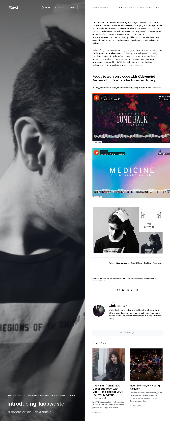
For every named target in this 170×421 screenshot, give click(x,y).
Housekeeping (32, 396)
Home (94, 7)
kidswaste (126, 278)
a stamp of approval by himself (111, 62)
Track (9, 398)
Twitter (147, 263)
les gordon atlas (137, 278)
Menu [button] (72, 7)
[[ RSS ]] (49, 7)
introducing (117, 278)
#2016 (9, 396)
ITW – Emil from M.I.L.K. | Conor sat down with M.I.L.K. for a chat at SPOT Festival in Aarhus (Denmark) (107, 392)
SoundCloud (136, 263)
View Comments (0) (126, 333)
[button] (58, 7)
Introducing (43, 396)
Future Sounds (19, 396)
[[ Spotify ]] (46, 7)
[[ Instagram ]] (43, 7)
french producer (106, 278)
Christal (115, 306)
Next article (43, 412)
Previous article (20, 412)
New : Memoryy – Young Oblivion (145, 387)
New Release (64, 396)
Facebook (158, 263)
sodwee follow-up (99, 281)
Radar (72, 396)
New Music (54, 396)
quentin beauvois (150, 278)
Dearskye (95, 278)
